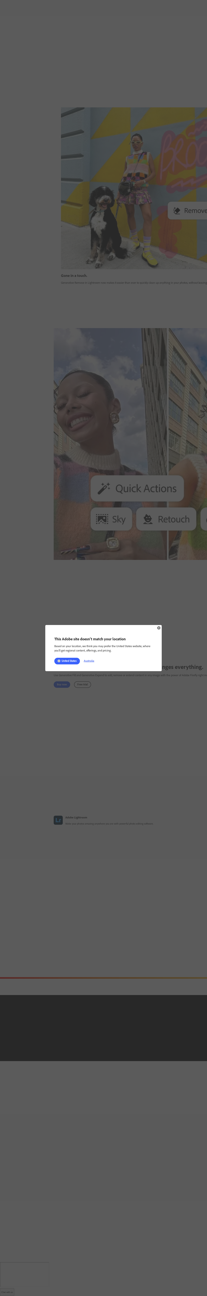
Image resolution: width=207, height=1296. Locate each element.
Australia (89, 661)
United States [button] (69, 660)
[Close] (159, 628)
